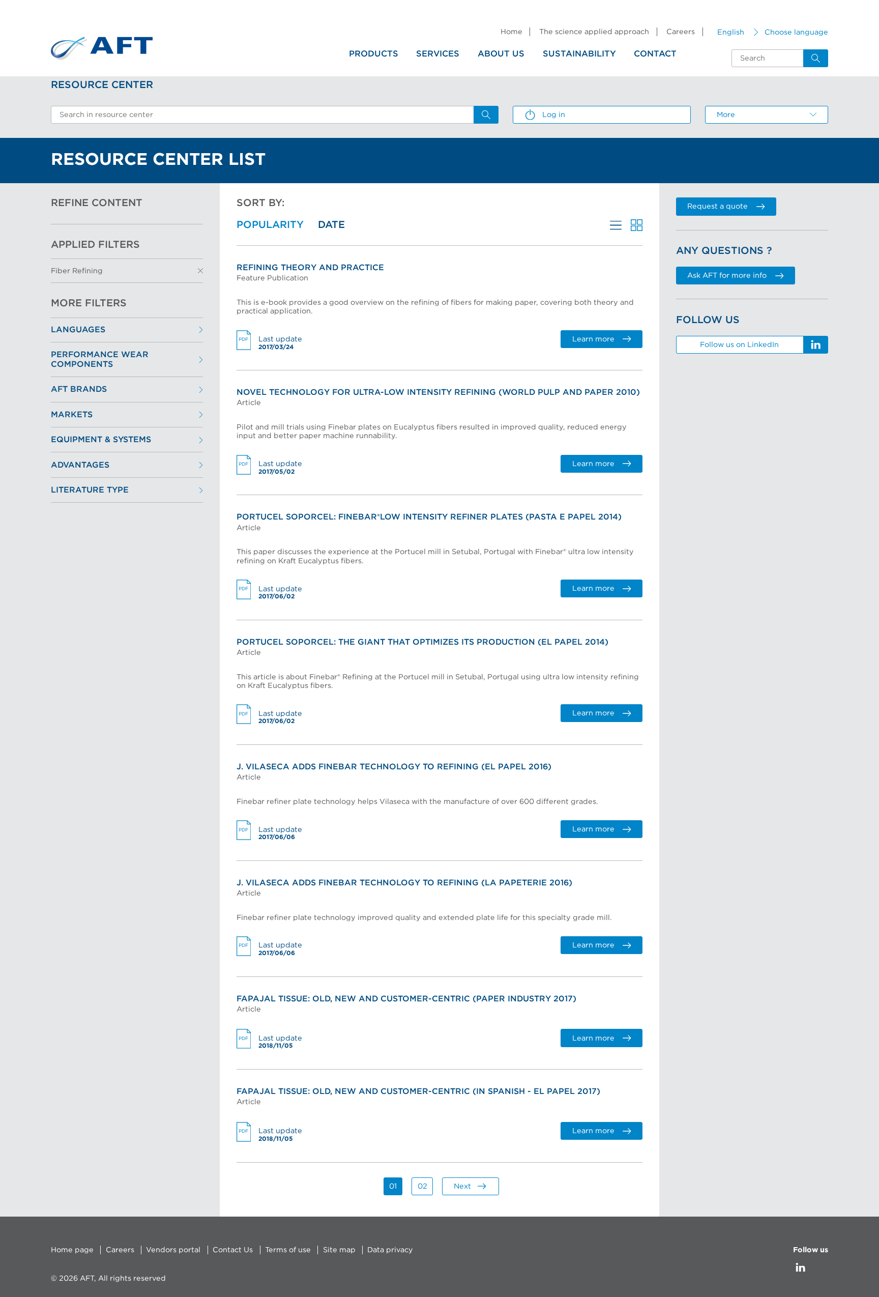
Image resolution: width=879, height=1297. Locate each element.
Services (437, 54)
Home (511, 32)
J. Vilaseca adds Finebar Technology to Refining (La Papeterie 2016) (404, 883)
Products (373, 54)
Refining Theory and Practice (310, 268)
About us (501, 54)
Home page (72, 1250)
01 (393, 1186)
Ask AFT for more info (727, 275)
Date (331, 225)
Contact (655, 54)
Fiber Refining (77, 271)
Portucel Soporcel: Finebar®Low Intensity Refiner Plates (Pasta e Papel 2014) (429, 517)
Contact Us (233, 1250)
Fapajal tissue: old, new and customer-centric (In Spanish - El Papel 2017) (418, 1091)
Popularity (270, 225)
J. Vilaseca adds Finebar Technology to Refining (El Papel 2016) (394, 767)
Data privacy (390, 1250)
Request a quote (717, 206)
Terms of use (288, 1250)
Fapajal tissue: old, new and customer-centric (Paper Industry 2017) (406, 999)
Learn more (593, 339)
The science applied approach (594, 32)
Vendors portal (173, 1250)
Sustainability (579, 54)
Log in (553, 115)
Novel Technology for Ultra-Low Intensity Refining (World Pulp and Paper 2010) (438, 392)
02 (422, 1186)
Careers (680, 32)
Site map (339, 1250)
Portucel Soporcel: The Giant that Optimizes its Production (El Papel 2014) (422, 642)
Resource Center (102, 85)
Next (462, 1186)
